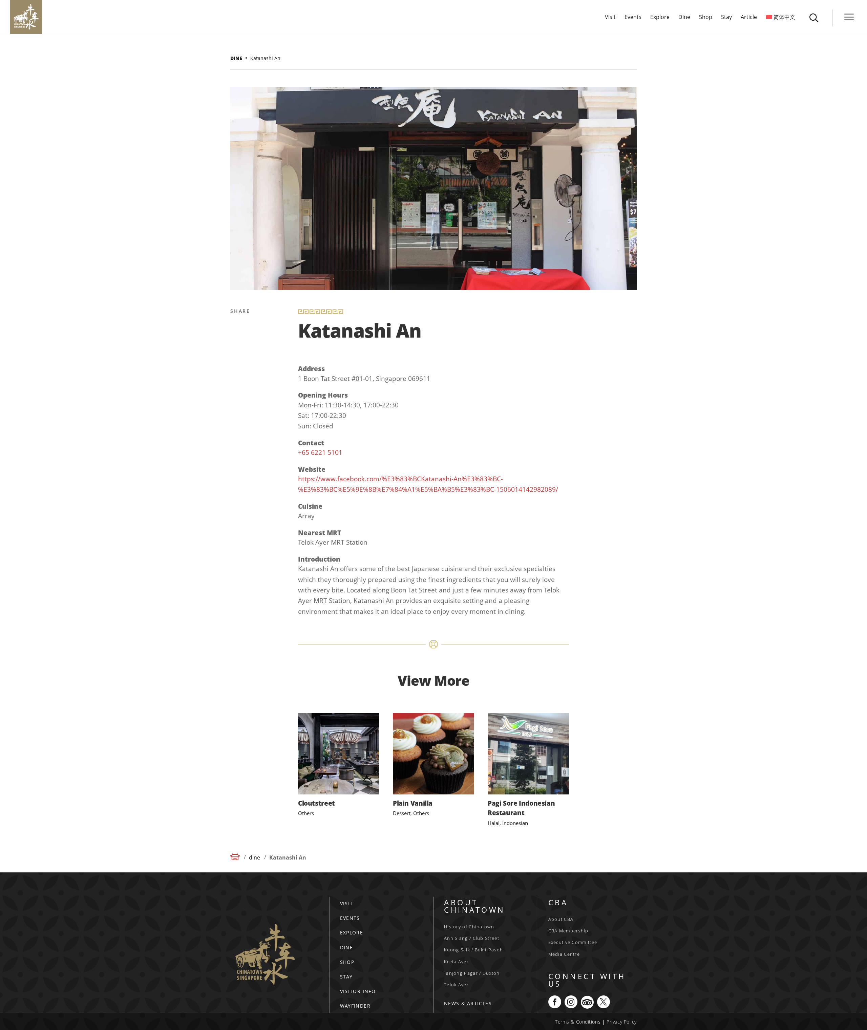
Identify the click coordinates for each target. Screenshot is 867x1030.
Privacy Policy (622, 1021)
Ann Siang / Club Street (471, 938)
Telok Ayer (456, 985)
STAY (346, 976)
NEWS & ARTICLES (468, 1003)
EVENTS (350, 918)
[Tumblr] (236, 393)
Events (633, 18)
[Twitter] (236, 344)
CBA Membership (568, 931)
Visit (610, 18)
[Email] (236, 376)
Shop (705, 18)
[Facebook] (236, 328)
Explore (660, 18)
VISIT (346, 903)
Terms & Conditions (577, 1021)
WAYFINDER (355, 1006)
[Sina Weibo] (236, 360)
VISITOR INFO (358, 991)
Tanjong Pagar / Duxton (472, 973)
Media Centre (564, 954)
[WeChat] (236, 409)
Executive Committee (572, 942)
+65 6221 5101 (320, 452)
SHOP (347, 962)
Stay (726, 18)
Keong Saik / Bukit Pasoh (473, 950)
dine (236, 58)
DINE (346, 947)
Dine (684, 18)
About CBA (561, 919)
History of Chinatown (469, 927)
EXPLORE (351, 932)
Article (749, 18)
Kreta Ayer (456, 961)
